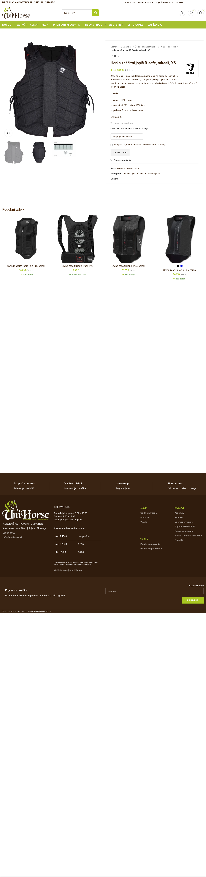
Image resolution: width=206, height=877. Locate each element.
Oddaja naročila (148, 513)
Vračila (143, 522)
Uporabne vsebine (184, 522)
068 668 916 (9, 533)
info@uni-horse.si (12, 537)
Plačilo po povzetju (150, 544)
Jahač (126, 47)
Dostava (144, 517)
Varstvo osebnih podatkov (188, 535)
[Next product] (118, 56)
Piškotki (179, 540)
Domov (114, 47)
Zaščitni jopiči (169, 47)
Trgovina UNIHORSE (185, 526)
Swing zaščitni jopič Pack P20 (77, 266)
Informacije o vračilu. (75, 488)
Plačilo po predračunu (151, 548)
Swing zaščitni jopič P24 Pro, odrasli (26, 266)
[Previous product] (112, 56)
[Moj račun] (182, 13)
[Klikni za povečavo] (8, 133)
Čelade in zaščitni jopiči (146, 47)
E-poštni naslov (196, 585)
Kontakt (179, 517)
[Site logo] (16, 12)
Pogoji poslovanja (184, 531)
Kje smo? (179, 513)
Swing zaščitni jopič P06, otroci (179, 270)
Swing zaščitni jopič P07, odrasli (128, 266)
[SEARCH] (95, 12)
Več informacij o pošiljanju (68, 570)
